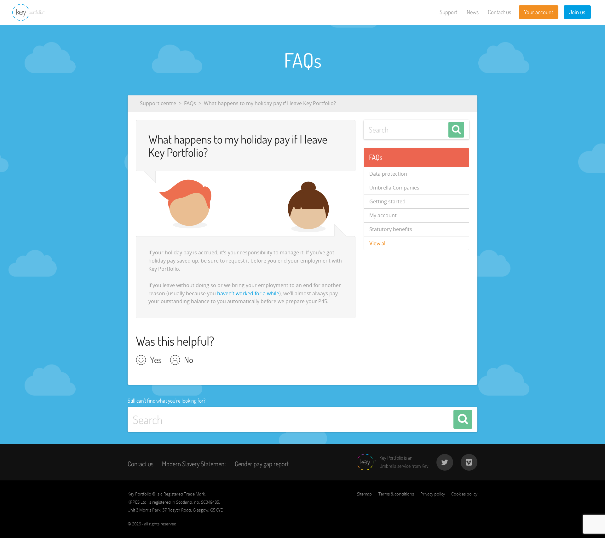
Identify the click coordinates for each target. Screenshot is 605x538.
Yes (156, 360)
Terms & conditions (396, 494)
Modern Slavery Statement (194, 464)
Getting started (387, 201)
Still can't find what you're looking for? (166, 400)
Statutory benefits (390, 229)
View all (378, 243)
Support (448, 12)
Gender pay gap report (262, 464)
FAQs (190, 103)
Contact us (499, 12)
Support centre (158, 103)
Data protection (388, 173)
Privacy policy (432, 494)
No (188, 360)
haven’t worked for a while (248, 293)
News (473, 12)
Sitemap (364, 494)
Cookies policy (464, 494)
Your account (538, 12)
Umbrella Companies (394, 187)
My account (383, 215)
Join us (577, 12)
